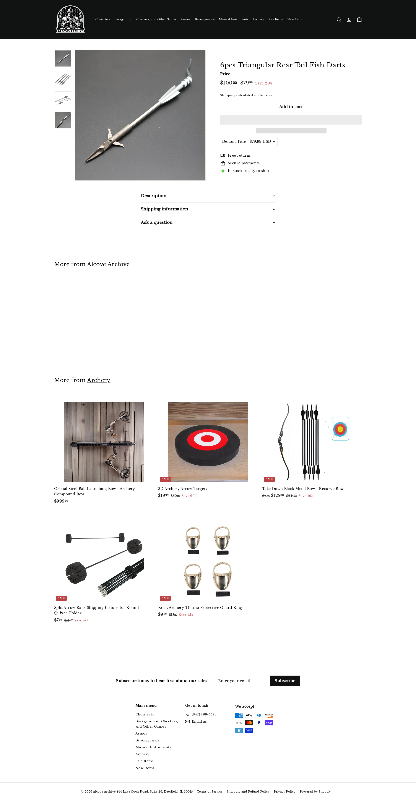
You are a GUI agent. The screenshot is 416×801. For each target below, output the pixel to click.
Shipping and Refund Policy (248, 791)
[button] (291, 120)
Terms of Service (209, 791)
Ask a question (157, 222)
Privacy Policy (285, 791)
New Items (295, 19)
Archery (258, 19)
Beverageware (204, 19)
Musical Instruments (233, 19)
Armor (185, 19)
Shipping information (164, 208)
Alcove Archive (108, 264)
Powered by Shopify (315, 791)
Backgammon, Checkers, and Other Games (145, 19)
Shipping (227, 95)
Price (225, 74)
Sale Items (275, 19)
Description (153, 195)
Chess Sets (102, 19)
